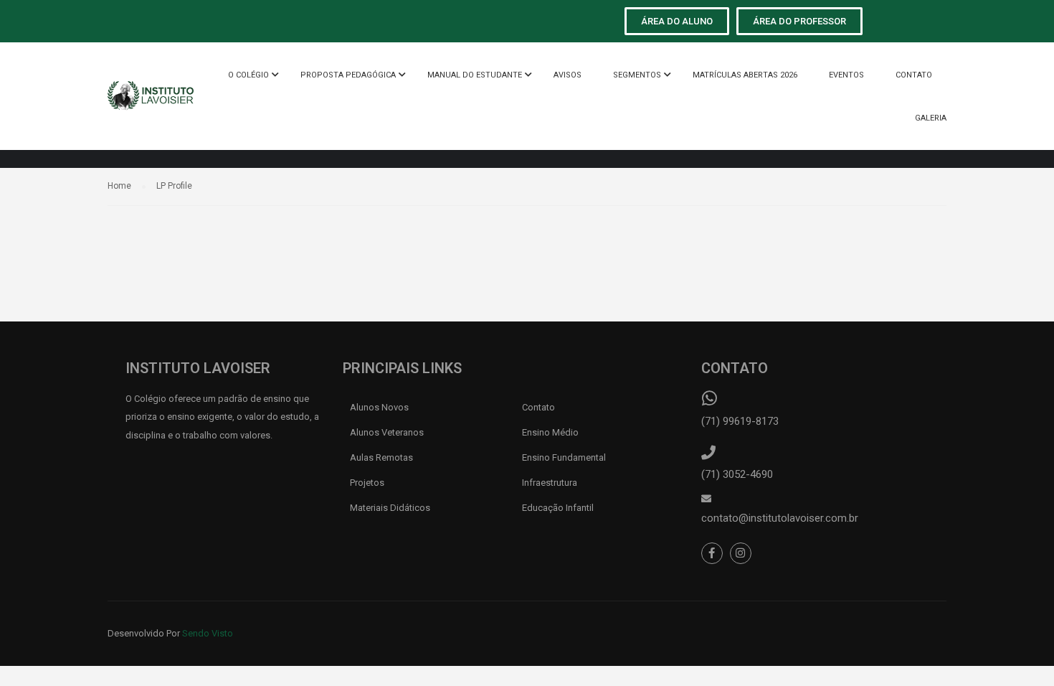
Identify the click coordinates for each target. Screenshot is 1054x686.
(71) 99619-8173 (740, 421)
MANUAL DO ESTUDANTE (474, 75)
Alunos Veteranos (387, 432)
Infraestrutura (550, 482)
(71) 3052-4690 (737, 474)
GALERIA (930, 118)
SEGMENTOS (637, 75)
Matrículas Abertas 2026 (745, 75)
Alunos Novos (379, 407)
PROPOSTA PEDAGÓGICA (348, 75)
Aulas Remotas (381, 457)
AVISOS (567, 75)
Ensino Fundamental (565, 457)
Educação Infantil (559, 507)
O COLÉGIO (248, 75)
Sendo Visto (207, 633)
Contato (538, 407)
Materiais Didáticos (390, 507)
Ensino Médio (550, 432)
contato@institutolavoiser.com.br (779, 518)
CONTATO (914, 75)
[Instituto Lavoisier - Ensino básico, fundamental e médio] (151, 103)
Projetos (368, 482)
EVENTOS (846, 75)
